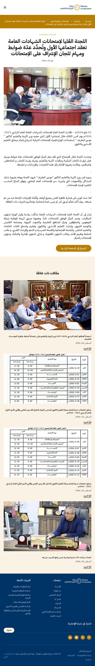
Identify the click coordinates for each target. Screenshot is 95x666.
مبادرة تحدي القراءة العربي (51, 611)
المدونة (58, 603)
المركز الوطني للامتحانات (21, 602)
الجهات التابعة (55, 616)
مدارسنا (88, 659)
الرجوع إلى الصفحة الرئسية (73, 248)
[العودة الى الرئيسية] (75, 7)
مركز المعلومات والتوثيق (21, 586)
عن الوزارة (57, 590)
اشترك (9, 630)
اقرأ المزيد (87, 348)
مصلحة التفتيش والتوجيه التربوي (18, 606)
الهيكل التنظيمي (55, 594)
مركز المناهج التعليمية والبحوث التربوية (19, 596)
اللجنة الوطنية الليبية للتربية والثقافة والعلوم (17, 612)
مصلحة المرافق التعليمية (21, 590)
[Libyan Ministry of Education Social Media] (89, 637)
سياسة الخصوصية (84, 655)
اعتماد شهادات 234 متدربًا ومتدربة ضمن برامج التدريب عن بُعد (66, 557)
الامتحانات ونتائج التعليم (47, 34)
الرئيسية (58, 586)
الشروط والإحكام (85, 651)
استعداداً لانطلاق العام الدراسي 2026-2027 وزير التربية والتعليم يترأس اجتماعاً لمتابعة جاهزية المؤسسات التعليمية (50, 338)
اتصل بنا (58, 599)
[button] (5, 7)
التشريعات (57, 607)
